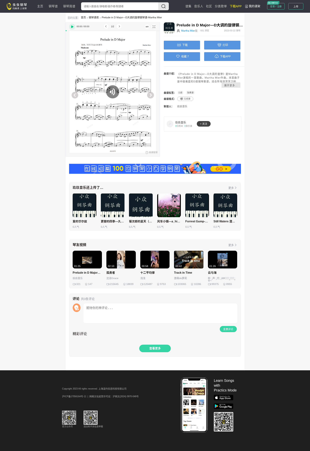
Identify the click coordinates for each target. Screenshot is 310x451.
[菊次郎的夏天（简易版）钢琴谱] (141, 205)
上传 (295, 6)
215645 (114, 284)
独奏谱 (190, 92)
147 (90, 284)
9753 (163, 284)
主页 (40, 6)
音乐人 (198, 6)
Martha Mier (188, 30)
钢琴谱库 (94, 17)
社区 (209, 6)
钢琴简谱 (69, 6)
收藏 (184, 56)
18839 (129, 284)
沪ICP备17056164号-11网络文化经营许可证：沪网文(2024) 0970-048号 (100, 396)
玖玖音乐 (182, 106)
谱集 (188, 6)
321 (78, 284)
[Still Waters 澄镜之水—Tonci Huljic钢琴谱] (225, 205)
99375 (215, 284)
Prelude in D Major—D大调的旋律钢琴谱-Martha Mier (132, 17)
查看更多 (155, 348)
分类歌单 (221, 6)
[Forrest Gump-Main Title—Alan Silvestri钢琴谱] (197, 205)
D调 (180, 92)
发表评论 (228, 329)
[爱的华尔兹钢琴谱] (84, 205)
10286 (197, 284)
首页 (83, 17)
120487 (148, 284)
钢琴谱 (53, 6)
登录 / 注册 (276, 6)
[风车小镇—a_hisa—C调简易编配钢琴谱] (169, 205)
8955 (229, 284)
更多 (231, 187)
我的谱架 (254, 6)
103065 (182, 284)
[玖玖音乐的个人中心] (170, 123)
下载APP (236, 6)
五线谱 (187, 99)
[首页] (18, 6)
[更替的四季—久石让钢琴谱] (113, 205)
